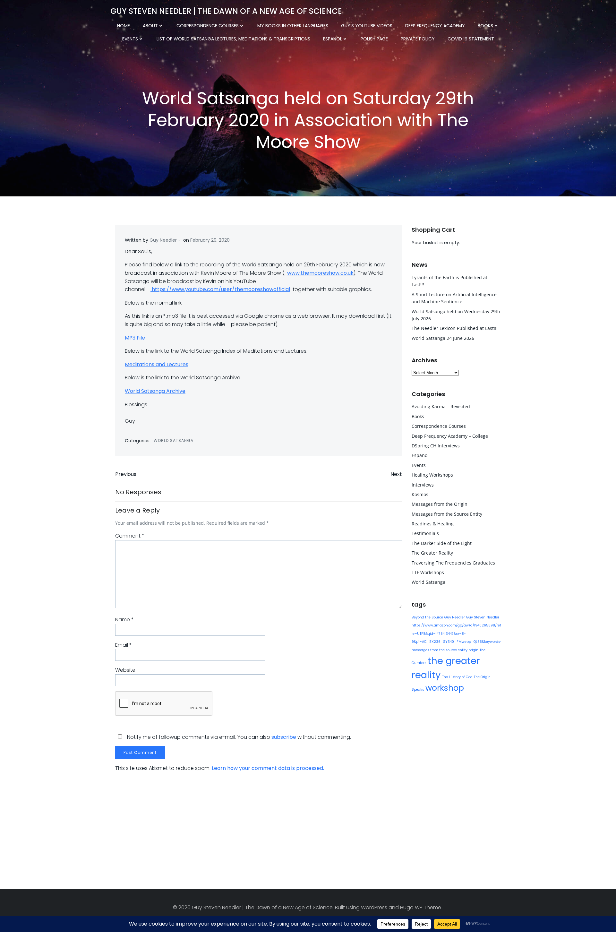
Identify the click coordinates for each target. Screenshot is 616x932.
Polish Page (374, 39)
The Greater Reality (432, 553)
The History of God (457, 677)
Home (123, 25)
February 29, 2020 (210, 240)
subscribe (283, 737)
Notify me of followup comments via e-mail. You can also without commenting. (238, 737)
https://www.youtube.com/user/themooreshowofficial (220, 289)
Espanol (332, 39)
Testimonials (425, 533)
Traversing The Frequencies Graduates (453, 563)
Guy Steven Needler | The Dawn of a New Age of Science (226, 11)
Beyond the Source (427, 617)
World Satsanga (173, 440)
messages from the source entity (439, 650)
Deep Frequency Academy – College (450, 436)
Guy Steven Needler (482, 617)
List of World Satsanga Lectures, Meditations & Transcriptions (233, 39)
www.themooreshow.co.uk (320, 273)
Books (485, 25)
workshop (444, 688)
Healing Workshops (432, 475)
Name (124, 619)
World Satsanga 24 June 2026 (443, 338)
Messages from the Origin (439, 504)
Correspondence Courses (207, 25)
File (140, 337)
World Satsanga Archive (155, 391)
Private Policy (418, 39)
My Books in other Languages (292, 25)
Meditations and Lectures (156, 364)
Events (130, 39)
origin (473, 650)
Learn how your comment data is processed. (268, 768)
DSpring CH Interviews (436, 446)
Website (125, 670)
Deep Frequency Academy (435, 25)
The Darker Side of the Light (442, 543)
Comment (129, 535)
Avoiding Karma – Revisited (441, 406)
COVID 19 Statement (471, 39)
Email (123, 645)
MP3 (130, 337)
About (150, 25)
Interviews (423, 485)
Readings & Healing (433, 524)
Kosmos (420, 494)
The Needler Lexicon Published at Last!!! (455, 328)
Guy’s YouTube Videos (366, 25)
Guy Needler (163, 240)
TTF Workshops (428, 572)
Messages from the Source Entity (447, 514)
